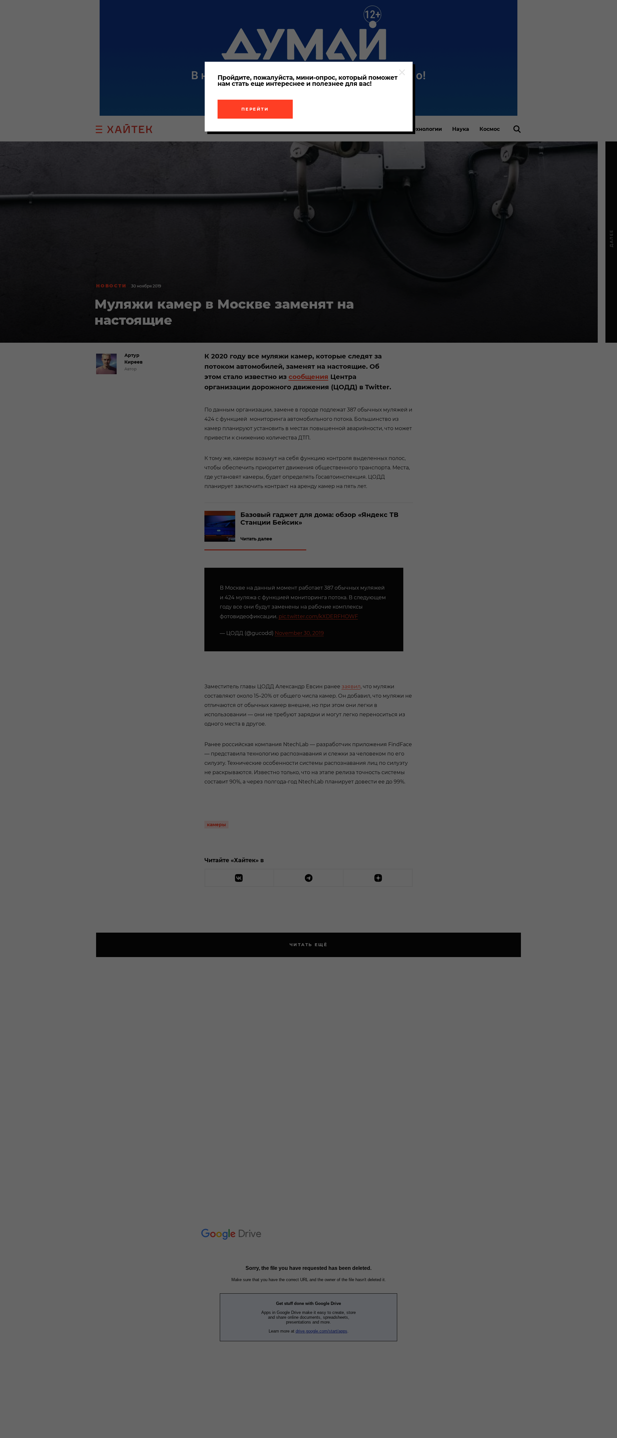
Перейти (255, 109)
